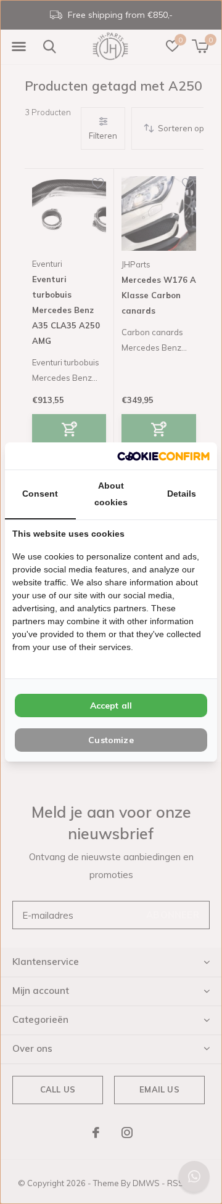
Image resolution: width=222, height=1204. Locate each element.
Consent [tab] (40, 493)
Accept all (111, 705)
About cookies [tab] (111, 494)
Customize (111, 740)
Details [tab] (181, 493)
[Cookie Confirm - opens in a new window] (163, 456)
